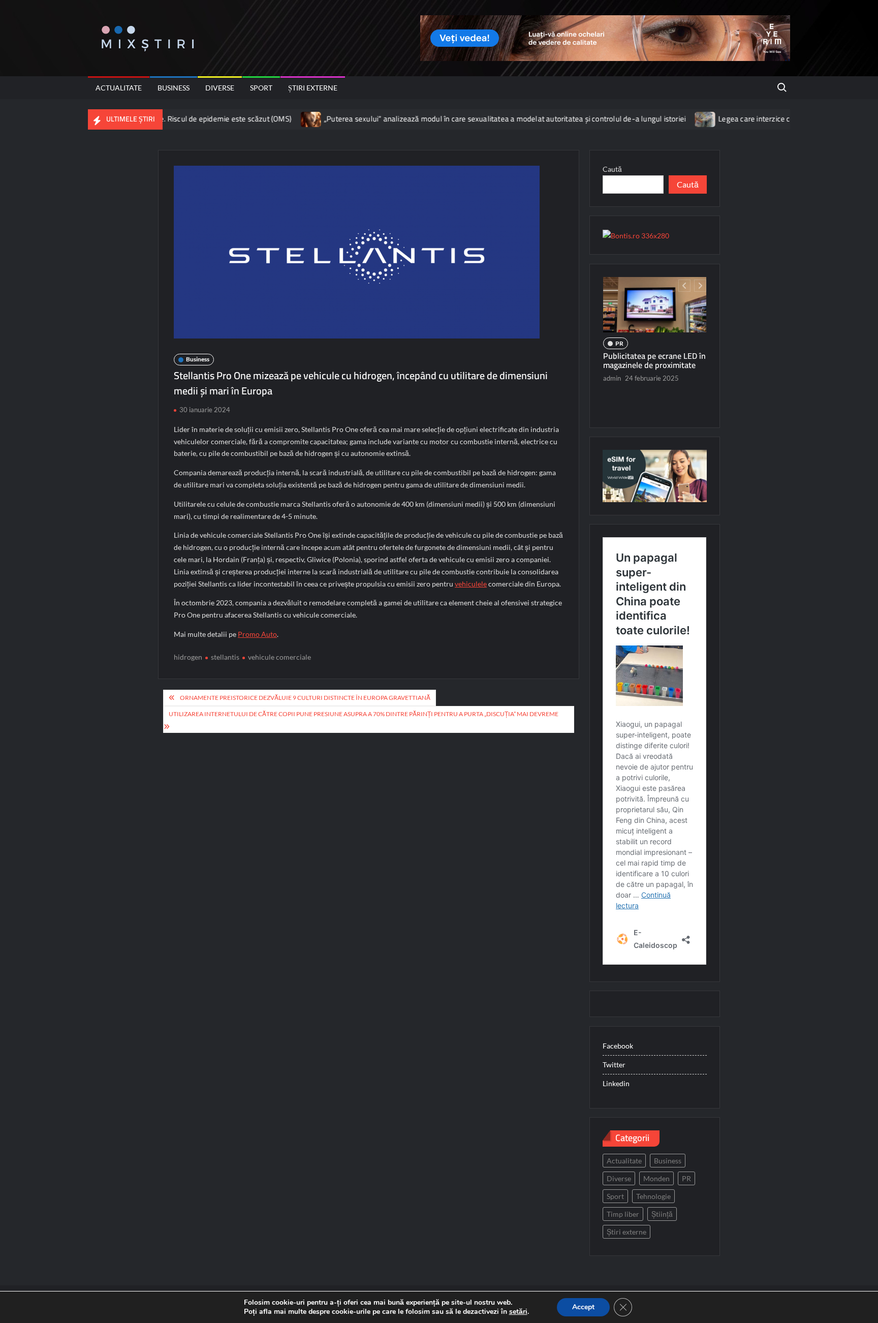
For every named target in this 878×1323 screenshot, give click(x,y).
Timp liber (623, 1214)
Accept (583, 1307)
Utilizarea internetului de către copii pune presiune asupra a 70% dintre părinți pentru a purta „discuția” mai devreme (363, 714)
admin (612, 384)
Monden (656, 1178)
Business (174, 87)
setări (518, 1311)
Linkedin (616, 1083)
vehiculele (471, 583)
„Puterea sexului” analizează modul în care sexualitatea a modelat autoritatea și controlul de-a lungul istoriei (450, 118)
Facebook (618, 1045)
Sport (261, 87)
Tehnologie (653, 1196)
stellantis (225, 657)
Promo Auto (257, 634)
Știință (662, 1214)
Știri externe (312, 87)
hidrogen (188, 657)
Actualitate (119, 87)
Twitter (614, 1064)
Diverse (219, 87)
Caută (612, 169)
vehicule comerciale (279, 657)
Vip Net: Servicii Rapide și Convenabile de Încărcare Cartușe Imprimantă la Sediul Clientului (654, 357)
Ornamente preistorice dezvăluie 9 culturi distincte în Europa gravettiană (305, 697)
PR (619, 331)
